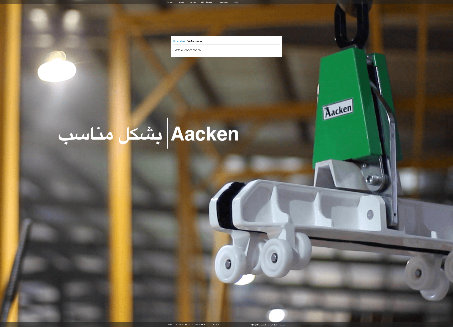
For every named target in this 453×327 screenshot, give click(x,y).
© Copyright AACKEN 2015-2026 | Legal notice (192, 324)
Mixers (182, 40)
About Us (216, 324)
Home (175, 40)
